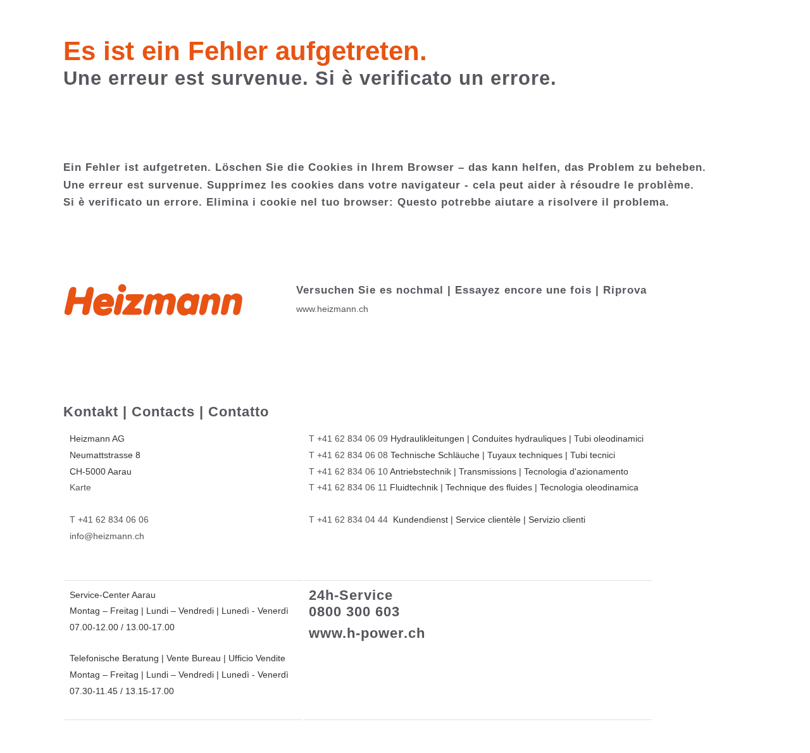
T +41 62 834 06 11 (348, 487)
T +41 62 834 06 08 (348, 455)
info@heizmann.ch (107, 536)
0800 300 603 (354, 611)
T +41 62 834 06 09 (348, 438)
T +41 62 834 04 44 (348, 519)
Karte (80, 487)
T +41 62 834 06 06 (109, 519)
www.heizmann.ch (332, 309)
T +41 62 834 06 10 (348, 471)
